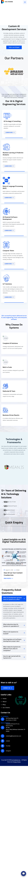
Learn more (9, 132)
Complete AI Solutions (10, 343)
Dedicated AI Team (9, 391)
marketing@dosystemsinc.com (13, 805)
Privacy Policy (17, 831)
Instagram (8, 820)
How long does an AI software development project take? (12, 710)
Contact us (6, 757)
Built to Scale (7, 367)
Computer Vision (8, 251)
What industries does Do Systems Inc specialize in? (11, 695)
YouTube (8, 815)
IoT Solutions (7, 284)
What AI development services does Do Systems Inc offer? (12, 668)
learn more (8, 166)
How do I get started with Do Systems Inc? (11, 726)
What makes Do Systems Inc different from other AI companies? (12, 718)
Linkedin (8, 810)
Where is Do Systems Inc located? (10, 702)
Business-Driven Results (11, 415)
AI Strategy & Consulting (12, 121)
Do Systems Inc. (15, 829)
